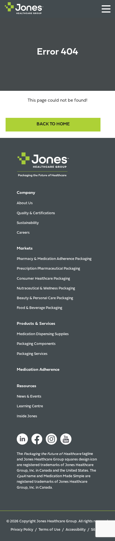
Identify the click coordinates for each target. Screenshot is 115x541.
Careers (23, 233)
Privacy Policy (22, 530)
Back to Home (53, 124)
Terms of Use (49, 530)
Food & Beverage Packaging (39, 308)
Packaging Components (36, 344)
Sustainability (28, 223)
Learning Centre (30, 406)
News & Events (29, 396)
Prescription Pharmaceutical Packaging (48, 268)
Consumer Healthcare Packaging (43, 279)
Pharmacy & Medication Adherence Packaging (54, 259)
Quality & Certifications (36, 213)
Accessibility (76, 530)
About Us (25, 203)
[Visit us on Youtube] (65, 439)
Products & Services (36, 324)
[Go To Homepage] (24, 9)
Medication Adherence (38, 370)
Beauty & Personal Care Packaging (45, 298)
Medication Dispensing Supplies (43, 334)
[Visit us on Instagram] (51, 439)
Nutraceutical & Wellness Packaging (46, 288)
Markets (25, 249)
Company (26, 193)
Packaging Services (32, 354)
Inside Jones (27, 416)
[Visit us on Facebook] (36, 439)
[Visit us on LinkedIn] (22, 439)
